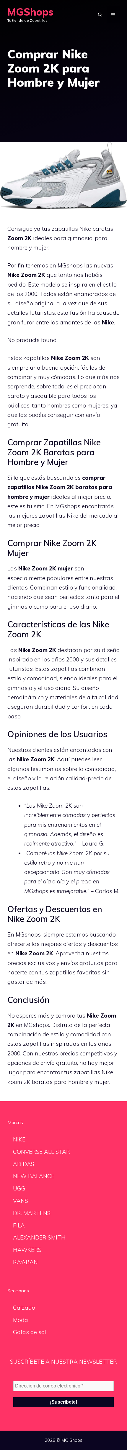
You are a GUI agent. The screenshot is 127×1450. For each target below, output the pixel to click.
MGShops (30, 12)
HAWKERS (27, 1249)
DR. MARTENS (32, 1213)
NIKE (19, 1139)
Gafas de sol (29, 1332)
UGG (19, 1188)
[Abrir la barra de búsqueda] (100, 14)
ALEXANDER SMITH (39, 1237)
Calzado (24, 1307)
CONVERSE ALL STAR (41, 1151)
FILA (19, 1225)
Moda (20, 1319)
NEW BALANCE (33, 1176)
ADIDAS (23, 1164)
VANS (20, 1200)
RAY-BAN (25, 1262)
